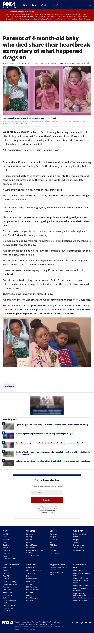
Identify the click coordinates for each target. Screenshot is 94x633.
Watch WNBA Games (81, 598)
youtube (86, 623)
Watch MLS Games (80, 600)
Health (5, 556)
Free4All (6, 576)
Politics (5, 548)
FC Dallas (53, 545)
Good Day (78, 530)
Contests (29, 595)
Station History (31, 573)
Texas (5, 537)
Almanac (29, 542)
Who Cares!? (7, 590)
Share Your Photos (33, 555)
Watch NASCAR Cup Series (80, 582)
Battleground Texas (10, 584)
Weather (30, 530)
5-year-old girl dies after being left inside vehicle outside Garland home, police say (52, 425)
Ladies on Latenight (10, 581)
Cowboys (53, 534)
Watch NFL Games (80, 570)
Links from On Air (79, 534)
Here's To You (8, 608)
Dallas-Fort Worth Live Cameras (34, 551)
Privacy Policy (49, 511)
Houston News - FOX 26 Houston (59, 569)
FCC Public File (31, 587)
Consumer (6, 550)
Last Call (6, 579)
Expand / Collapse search (89, 5)
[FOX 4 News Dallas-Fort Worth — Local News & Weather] (10, 5)
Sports (53, 530)
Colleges (53, 550)
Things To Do (78, 548)
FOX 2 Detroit (44, 63)
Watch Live (7, 568)
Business (6, 553)
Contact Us (30, 568)
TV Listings (30, 584)
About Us (31, 564)
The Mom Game (9, 605)
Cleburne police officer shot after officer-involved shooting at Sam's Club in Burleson (53, 461)
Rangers (53, 537)
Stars (52, 542)
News (5, 530)
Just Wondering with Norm (10, 601)
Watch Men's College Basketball (81, 589)
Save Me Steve (78, 550)
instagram (81, 623)
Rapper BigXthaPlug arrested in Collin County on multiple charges (44, 434)
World (5, 542)
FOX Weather (31, 548)
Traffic (75, 542)
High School (54, 553)
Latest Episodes (11, 564)
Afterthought (7, 592)
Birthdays (76, 537)
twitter (77, 623)
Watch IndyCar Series (81, 585)
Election (6, 545)
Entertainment (78, 545)
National (6, 539)
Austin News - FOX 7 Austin (57, 573)
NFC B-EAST (7, 595)
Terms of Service (48, 513)
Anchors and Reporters (34, 570)
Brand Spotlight (32, 598)
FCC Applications (32, 590)
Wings (52, 548)
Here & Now (7, 611)
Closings (29, 537)
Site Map (29, 600)
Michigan (54, 63)
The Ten (6, 570)
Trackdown (7, 587)
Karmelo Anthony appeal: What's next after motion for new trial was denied (49, 443)
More (55, 5)
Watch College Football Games (81, 574)
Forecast (29, 534)
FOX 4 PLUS (30, 592)
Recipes (76, 539)
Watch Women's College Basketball (80, 594)
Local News (7, 534)
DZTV (5, 598)
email (90, 623)
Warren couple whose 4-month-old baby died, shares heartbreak (29, 118)
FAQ (27, 576)
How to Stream (32, 579)
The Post (6, 573)
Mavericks (53, 539)
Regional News (57, 564)
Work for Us (30, 581)
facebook (73, 623)
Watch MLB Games (80, 578)
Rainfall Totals (31, 545)
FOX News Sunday (9, 559)
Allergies (29, 539)
